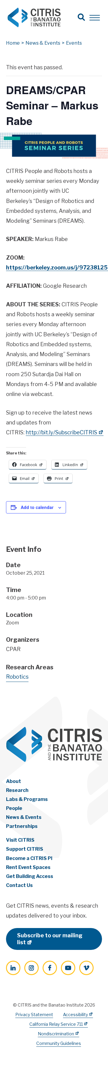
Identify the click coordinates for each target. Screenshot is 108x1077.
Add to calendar (37, 507)
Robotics (17, 677)
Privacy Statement (34, 1014)
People (14, 808)
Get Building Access (29, 876)
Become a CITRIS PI (29, 858)
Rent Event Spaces (28, 867)
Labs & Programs (27, 799)
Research (17, 790)
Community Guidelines (58, 1043)
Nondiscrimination (56, 1033)
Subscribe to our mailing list (49, 938)
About (13, 781)
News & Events (23, 817)
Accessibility (75, 1014)
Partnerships (22, 826)
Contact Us (19, 885)
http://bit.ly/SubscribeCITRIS (61, 432)
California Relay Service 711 (56, 1024)
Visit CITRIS (20, 840)
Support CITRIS (24, 849)
